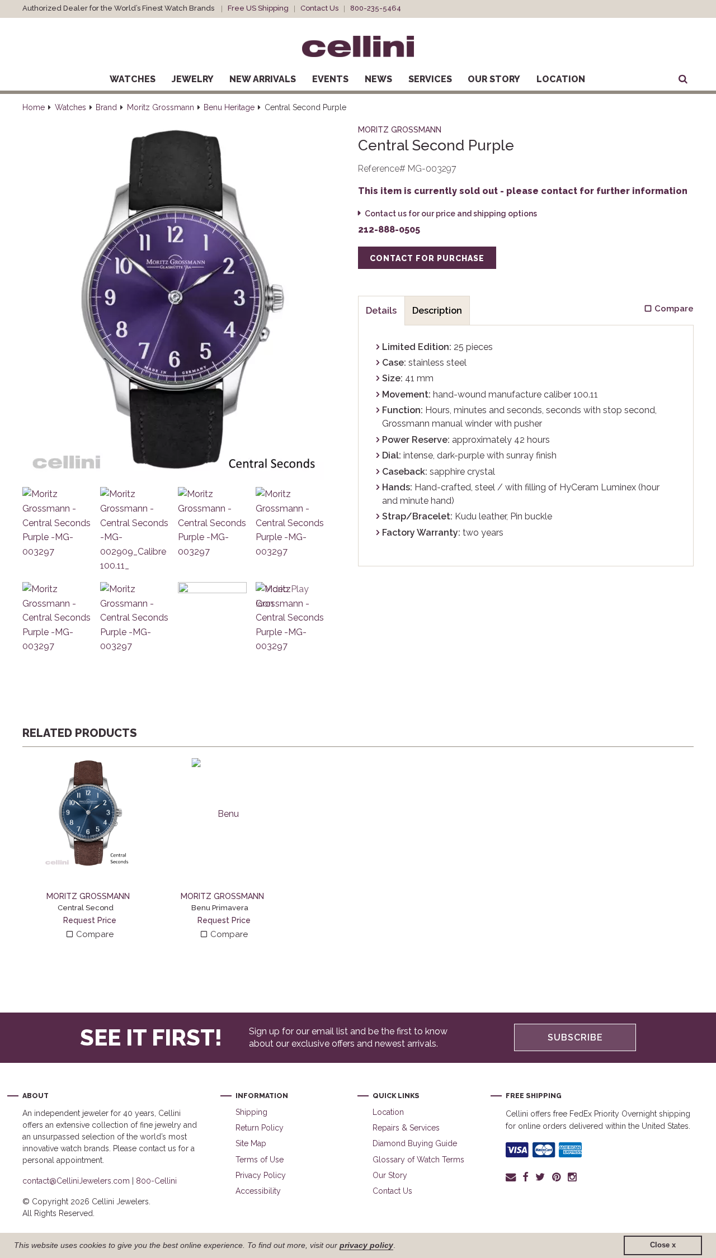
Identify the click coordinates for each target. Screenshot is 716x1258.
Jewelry (193, 79)
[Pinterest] (556, 1177)
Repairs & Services (406, 1127)
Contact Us (319, 8)
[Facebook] (525, 1177)
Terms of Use (259, 1159)
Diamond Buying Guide (415, 1143)
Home (33, 107)
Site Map (250, 1143)
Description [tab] (437, 310)
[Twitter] (540, 1177)
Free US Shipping (258, 8)
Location (560, 79)
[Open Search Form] (683, 79)
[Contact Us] (512, 1177)
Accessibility (258, 1190)
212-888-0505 (389, 229)
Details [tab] (381, 310)
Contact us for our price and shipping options (451, 213)
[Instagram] (572, 1177)
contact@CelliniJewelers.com (76, 1180)
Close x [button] (663, 1245)
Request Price (89, 920)
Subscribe (575, 1037)
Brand (106, 107)
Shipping (251, 1112)
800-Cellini (156, 1180)
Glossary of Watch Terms (418, 1159)
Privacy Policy (260, 1175)
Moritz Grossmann (160, 107)
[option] (89, 849)
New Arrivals (262, 79)
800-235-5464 (375, 8)
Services (430, 79)
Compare (94, 934)
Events (330, 79)
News (378, 79)
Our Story (494, 79)
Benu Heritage (229, 107)
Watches (133, 79)
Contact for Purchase (427, 258)
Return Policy (259, 1127)
